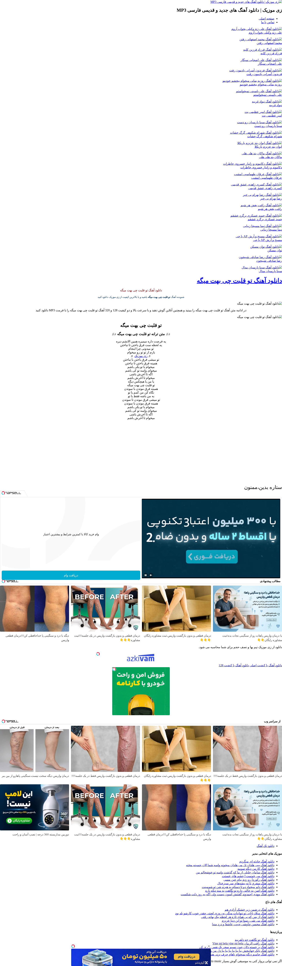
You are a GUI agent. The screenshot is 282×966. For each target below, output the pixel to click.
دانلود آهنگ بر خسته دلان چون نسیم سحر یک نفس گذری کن (236, 947)
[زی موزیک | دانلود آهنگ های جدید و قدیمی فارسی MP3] (246, 1)
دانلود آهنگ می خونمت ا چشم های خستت (248, 876)
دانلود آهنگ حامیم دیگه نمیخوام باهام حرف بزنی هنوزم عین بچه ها (233, 954)
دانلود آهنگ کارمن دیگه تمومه (255, 868)
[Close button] (209, 946)
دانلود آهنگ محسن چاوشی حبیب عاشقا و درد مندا (243, 924)
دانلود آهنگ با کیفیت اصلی (266, 665)
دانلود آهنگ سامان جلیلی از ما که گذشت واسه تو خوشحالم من (235, 872)
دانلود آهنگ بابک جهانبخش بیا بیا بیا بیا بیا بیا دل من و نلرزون (237, 950)
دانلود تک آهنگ (265, 846)
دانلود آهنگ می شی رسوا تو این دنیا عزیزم (248, 920)
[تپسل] (73, 946)
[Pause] (145, 575)
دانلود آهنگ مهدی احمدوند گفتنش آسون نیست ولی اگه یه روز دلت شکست (227, 894)
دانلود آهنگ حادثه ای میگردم (256, 861)
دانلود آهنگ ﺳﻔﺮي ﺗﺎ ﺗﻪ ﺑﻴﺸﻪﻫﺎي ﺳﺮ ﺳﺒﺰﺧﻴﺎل (245, 883)
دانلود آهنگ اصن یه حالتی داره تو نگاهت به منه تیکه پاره (239, 890)
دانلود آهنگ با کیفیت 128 (234, 665)
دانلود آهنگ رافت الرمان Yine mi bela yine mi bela (243, 943)
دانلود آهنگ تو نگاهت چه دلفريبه (254, 939)
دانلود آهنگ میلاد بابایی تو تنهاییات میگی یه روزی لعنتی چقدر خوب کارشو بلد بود (224, 913)
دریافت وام (71, 575)
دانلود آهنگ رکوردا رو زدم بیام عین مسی (248, 879)
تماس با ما (267, 22)
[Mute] (151, 575)
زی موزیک (141, 356)
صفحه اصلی (266, 18)
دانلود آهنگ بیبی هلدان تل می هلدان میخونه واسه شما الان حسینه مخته (230, 865)
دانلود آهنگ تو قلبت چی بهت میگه (239, 280)
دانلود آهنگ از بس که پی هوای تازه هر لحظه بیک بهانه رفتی (237, 917)
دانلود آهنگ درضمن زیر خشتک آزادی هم (249, 909)
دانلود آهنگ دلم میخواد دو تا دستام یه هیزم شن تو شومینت (238, 887)
